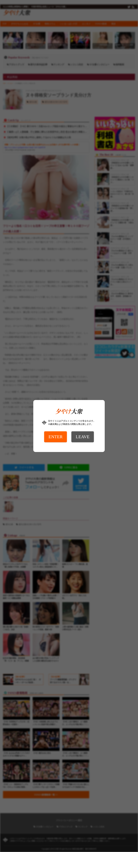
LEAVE (82, 436)
